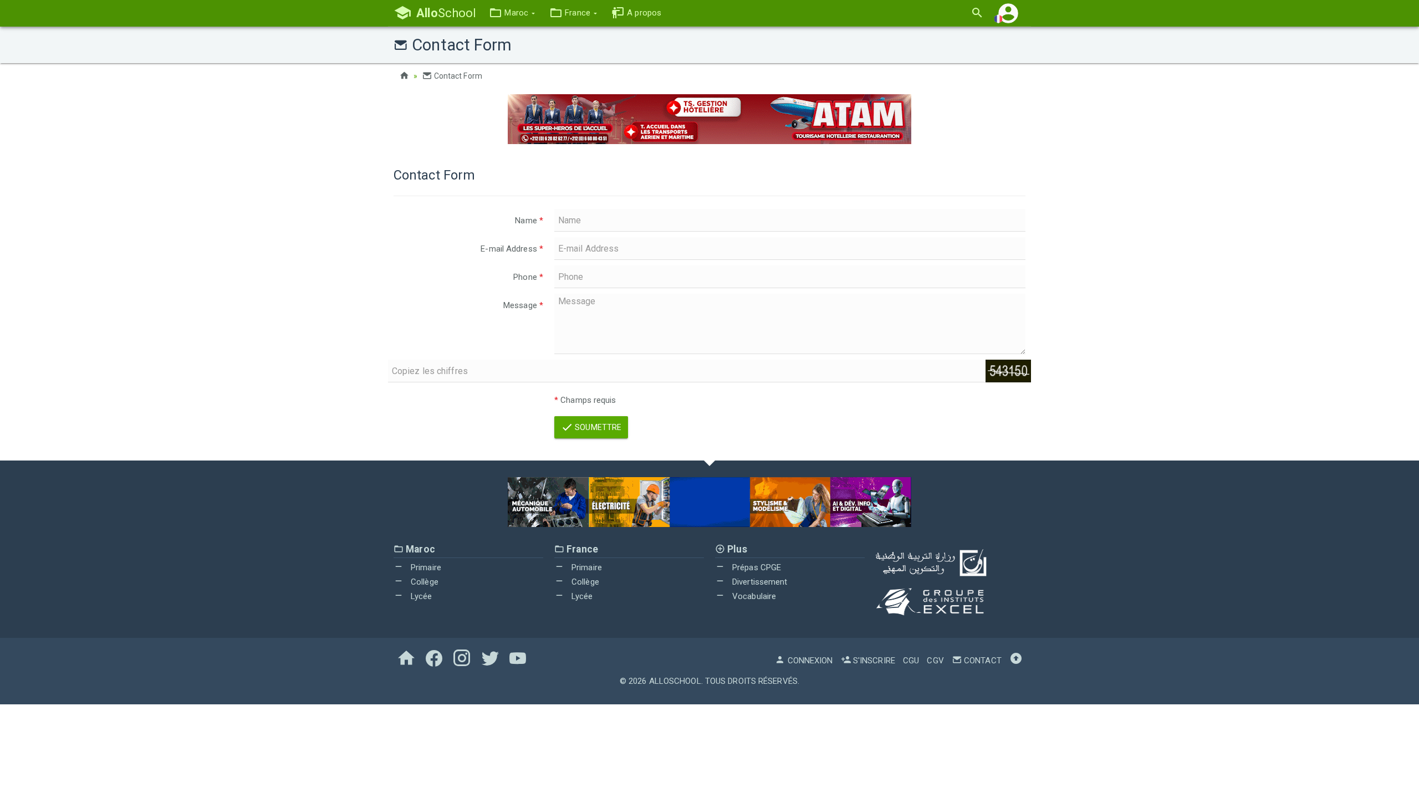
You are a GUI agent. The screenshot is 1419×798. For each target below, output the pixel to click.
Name (529, 221)
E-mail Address (512, 249)
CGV (935, 661)
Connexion (809, 661)
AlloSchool (675, 681)
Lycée (420, 596)
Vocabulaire (753, 596)
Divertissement (759, 582)
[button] (512, 13)
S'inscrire (873, 661)
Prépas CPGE (755, 567)
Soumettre (597, 427)
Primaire (425, 567)
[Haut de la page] (1016, 661)
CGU (911, 661)
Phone (528, 277)
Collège (423, 582)
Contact (982, 661)
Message (523, 305)
